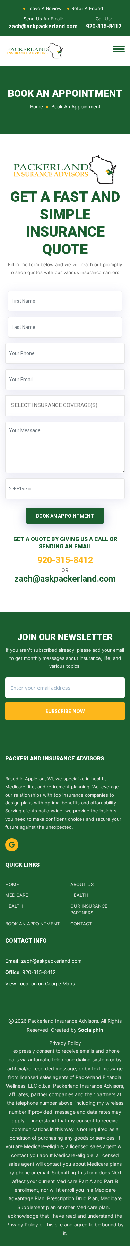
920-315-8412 (103, 26)
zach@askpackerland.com (43, 26)
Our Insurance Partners (88, 909)
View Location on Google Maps (40, 983)
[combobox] (65, 405)
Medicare (16, 895)
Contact (81, 923)
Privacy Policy (65, 1043)
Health (79, 895)
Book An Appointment (65, 516)
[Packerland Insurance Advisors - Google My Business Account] (11, 844)
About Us (82, 884)
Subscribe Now (65, 711)
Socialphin (90, 1030)
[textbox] (66, 405)
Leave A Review (44, 8)
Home (36, 107)
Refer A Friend (87, 8)
